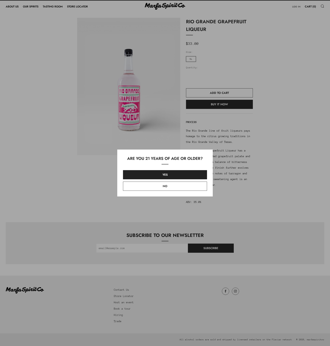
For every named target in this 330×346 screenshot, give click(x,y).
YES (165, 175)
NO (165, 186)
